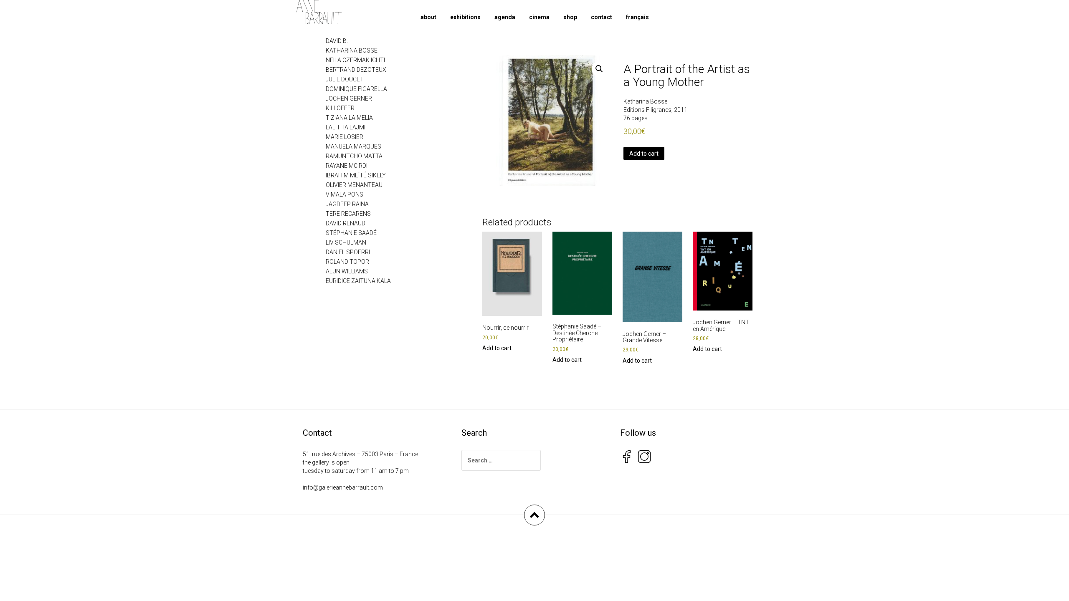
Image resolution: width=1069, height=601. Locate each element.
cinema (539, 17)
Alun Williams (347, 271)
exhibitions (465, 17)
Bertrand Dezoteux (356, 69)
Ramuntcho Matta (354, 156)
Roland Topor (347, 261)
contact (601, 17)
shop (570, 17)
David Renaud (345, 223)
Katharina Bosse (645, 101)
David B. (337, 41)
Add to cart (644, 153)
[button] (599, 68)
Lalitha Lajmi (345, 127)
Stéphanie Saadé (351, 233)
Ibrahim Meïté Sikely (356, 175)
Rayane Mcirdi (346, 165)
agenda (504, 17)
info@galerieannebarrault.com (343, 487)
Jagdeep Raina (347, 204)
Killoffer (340, 108)
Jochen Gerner (349, 98)
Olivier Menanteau (354, 185)
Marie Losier (344, 137)
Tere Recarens (348, 213)
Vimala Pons (344, 194)
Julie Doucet (345, 79)
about (428, 17)
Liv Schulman (346, 242)
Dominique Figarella (356, 89)
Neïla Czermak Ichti (355, 60)
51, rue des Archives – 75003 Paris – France (360, 454)
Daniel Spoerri (348, 252)
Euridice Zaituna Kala (358, 281)
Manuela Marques (353, 146)
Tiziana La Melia (349, 117)
